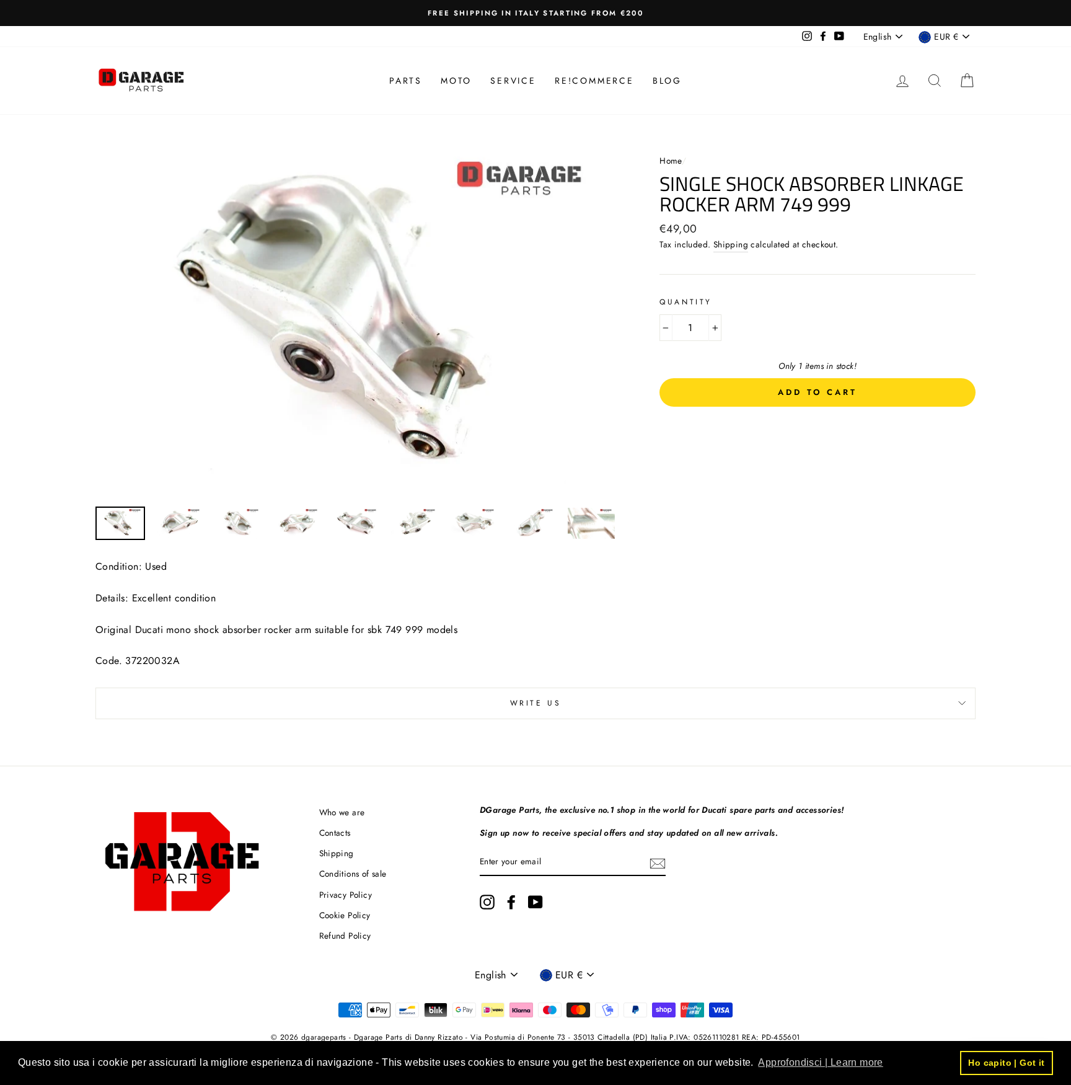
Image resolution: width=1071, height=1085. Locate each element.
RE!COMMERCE (594, 80)
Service (513, 80)
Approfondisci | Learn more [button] (820, 1062)
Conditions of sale (353, 873)
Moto (456, 80)
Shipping (730, 244)
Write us (536, 703)
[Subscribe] (658, 862)
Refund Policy (345, 935)
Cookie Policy (345, 915)
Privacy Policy (345, 894)
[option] (535, 13)
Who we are (342, 812)
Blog (667, 80)
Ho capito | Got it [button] (1006, 1063)
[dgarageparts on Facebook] (511, 902)
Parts (405, 80)
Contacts (335, 832)
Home (670, 160)
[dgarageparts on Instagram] (487, 902)
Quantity (685, 302)
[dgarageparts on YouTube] (535, 902)
